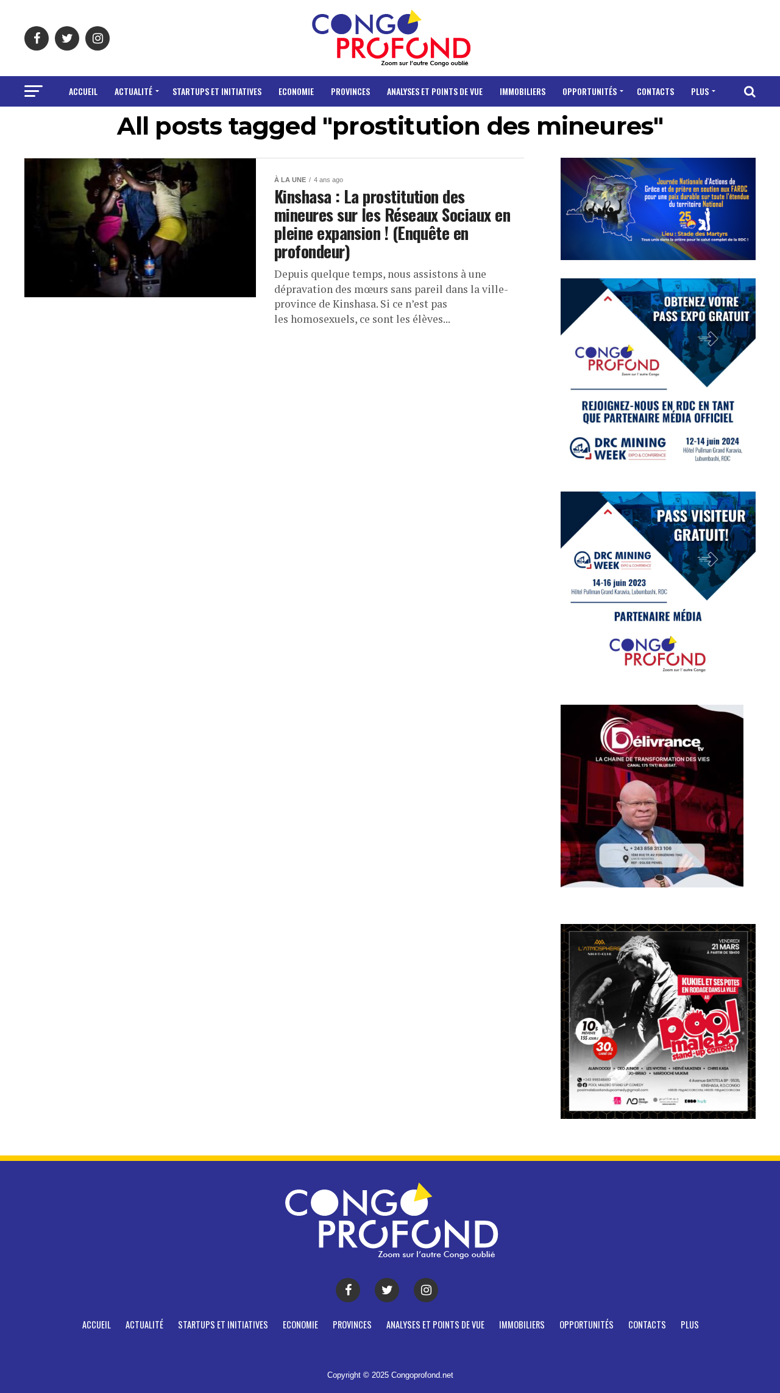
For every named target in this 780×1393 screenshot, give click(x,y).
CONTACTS (655, 91)
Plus (700, 91)
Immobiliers (522, 91)
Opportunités (589, 91)
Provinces (350, 91)
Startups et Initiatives (216, 91)
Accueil (83, 91)
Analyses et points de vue (435, 91)
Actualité (133, 91)
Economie (296, 91)
